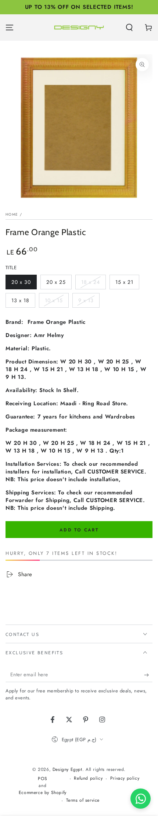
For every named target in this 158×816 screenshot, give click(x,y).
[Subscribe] (148, 675)
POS (42, 779)
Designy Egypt (67, 769)
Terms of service (83, 800)
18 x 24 (93, 283)
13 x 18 (23, 302)
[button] (129, 27)
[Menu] (9, 27)
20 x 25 (59, 283)
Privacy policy (124, 778)
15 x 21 (127, 283)
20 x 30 (24, 283)
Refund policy (88, 778)
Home (12, 214)
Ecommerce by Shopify (43, 793)
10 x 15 (56, 302)
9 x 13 (89, 302)
